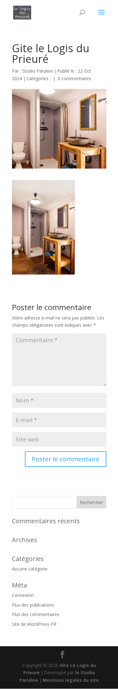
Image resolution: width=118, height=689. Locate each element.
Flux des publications (33, 605)
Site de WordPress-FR (34, 624)
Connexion (23, 595)
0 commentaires (74, 78)
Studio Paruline (37, 71)
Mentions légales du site (70, 680)
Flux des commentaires (35, 614)
